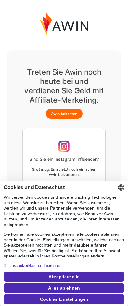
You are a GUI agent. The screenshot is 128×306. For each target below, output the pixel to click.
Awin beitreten (64, 113)
